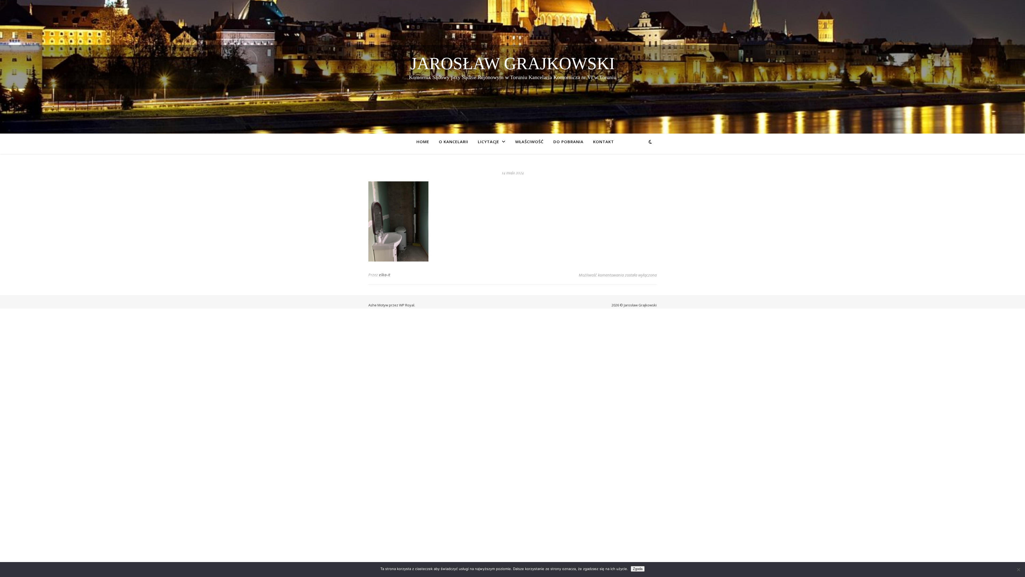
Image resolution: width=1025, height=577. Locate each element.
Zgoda (637, 569)
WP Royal (406, 305)
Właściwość (529, 141)
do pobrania (568, 141)
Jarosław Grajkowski (512, 63)
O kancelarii (453, 141)
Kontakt (603, 141)
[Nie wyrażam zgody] (1018, 569)
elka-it (385, 274)
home (422, 141)
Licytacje (488, 141)
